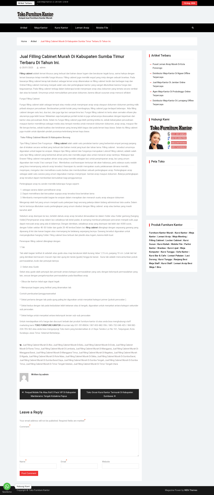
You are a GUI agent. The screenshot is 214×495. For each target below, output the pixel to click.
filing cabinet (92, 227)
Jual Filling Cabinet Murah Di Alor (37, 345)
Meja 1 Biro (155, 267)
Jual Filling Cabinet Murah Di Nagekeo (96, 352)
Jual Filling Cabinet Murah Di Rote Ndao (46, 356)
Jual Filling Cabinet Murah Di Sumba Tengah (84, 360)
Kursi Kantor (61, 27)
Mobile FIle (102, 27)
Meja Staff (154, 263)
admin (43, 67)
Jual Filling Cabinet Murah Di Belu (68, 345)
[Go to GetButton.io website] (7, 492)
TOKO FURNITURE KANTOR (48, 325)
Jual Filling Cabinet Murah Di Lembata (57, 349)
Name (22, 461)
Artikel (23, 27)
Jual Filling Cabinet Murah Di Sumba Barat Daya (41, 360)
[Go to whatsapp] (7, 486)
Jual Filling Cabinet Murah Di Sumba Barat (116, 356)
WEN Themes (190, 490)
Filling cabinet (26, 73)
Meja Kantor (41, 27)
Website (106, 461)
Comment (24, 426)
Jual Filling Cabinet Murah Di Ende (99, 345)
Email (63, 461)
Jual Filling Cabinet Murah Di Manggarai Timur (57, 352)
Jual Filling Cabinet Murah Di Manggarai (94, 349)
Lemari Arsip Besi (183, 263)
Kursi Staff (166, 263)
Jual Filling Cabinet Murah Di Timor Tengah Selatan (49, 364)
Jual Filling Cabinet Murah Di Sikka (80, 356)
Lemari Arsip (82, 27)
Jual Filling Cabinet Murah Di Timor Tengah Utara (95, 364)
